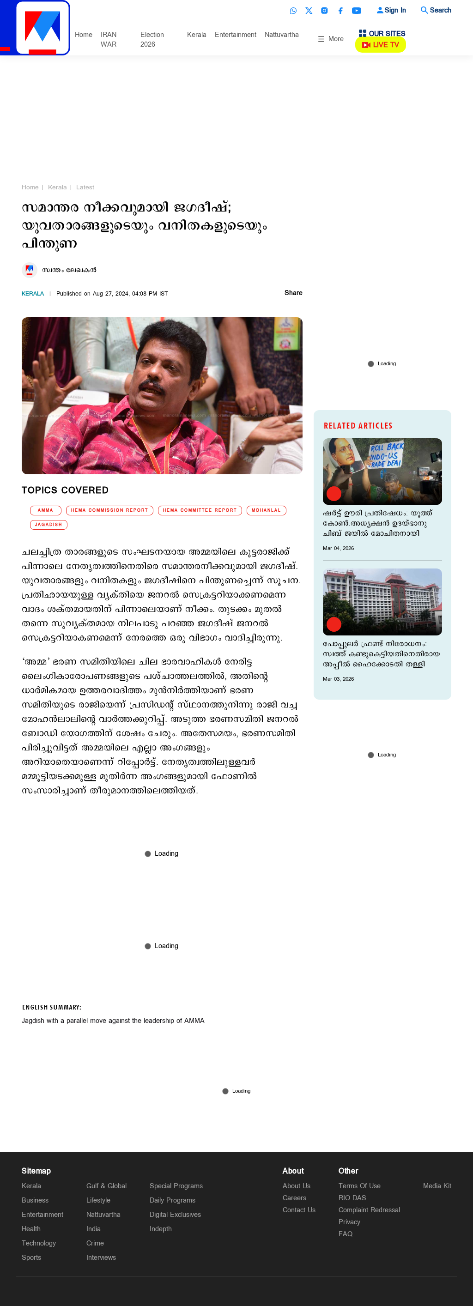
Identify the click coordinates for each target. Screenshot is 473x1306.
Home (83, 35)
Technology (39, 1243)
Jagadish (48, 525)
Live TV (386, 45)
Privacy (349, 1222)
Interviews (101, 1258)
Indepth (161, 1229)
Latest (85, 187)
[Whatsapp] (293, 10)
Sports (31, 1258)
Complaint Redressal (369, 1210)
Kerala (196, 35)
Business (35, 1200)
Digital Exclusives (175, 1215)
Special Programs (176, 1186)
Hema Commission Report (109, 511)
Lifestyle (98, 1200)
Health (31, 1229)
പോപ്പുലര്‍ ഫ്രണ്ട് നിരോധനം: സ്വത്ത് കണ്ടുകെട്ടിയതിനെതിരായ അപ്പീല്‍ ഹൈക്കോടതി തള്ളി (381, 654)
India (93, 1229)
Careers (294, 1198)
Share (294, 294)
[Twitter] (309, 10)
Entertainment (235, 35)
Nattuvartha (282, 35)
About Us (296, 1186)
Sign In (395, 10)
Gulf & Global (106, 1186)
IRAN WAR (108, 39)
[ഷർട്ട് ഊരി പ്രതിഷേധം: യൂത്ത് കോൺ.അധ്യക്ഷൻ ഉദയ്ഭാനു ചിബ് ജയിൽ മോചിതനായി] (382, 471)
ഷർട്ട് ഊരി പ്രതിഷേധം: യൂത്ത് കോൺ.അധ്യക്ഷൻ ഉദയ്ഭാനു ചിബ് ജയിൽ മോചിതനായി (377, 523)
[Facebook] (340, 10)
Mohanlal (266, 511)
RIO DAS (352, 1198)
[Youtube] (356, 10)
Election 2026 (152, 39)
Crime (95, 1243)
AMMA (46, 511)
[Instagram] (325, 10)
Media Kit (437, 1186)
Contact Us (299, 1210)
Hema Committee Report (200, 511)
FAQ (345, 1234)
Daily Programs (172, 1200)
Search (440, 10)
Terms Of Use (360, 1186)
